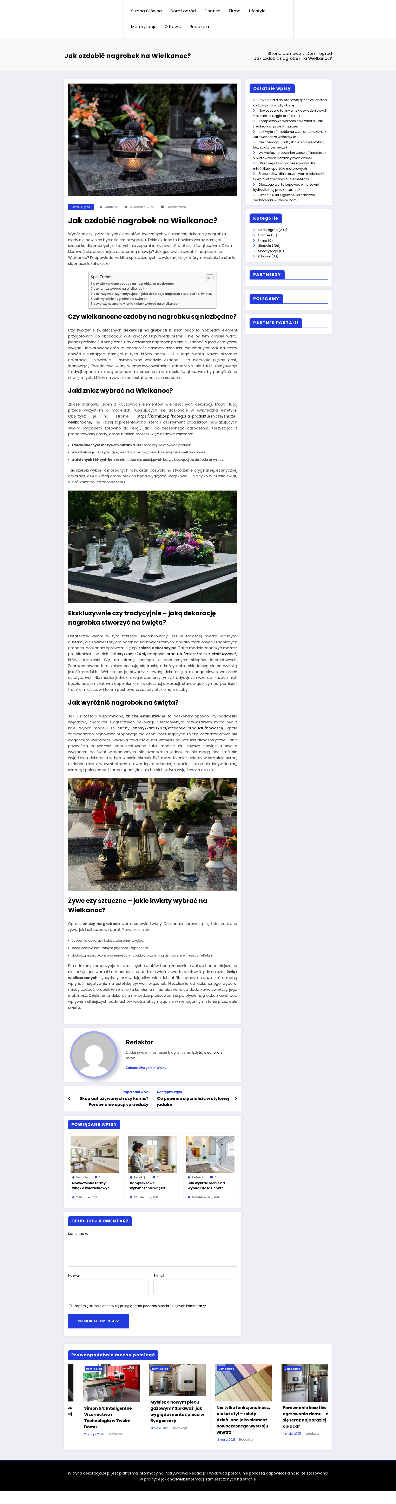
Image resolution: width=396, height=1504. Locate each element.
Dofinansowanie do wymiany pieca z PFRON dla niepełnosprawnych (164, 1420)
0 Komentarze (176, 207)
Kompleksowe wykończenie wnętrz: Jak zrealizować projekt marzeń (148, 1186)
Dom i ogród (183, 11)
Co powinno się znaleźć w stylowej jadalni (193, 1101)
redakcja (140, 1177)
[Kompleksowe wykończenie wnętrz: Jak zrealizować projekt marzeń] (152, 1154)
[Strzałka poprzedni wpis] (69, 1098)
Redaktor (111, 207)
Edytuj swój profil (207, 1052)
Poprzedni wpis (135, 1092)
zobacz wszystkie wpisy (146, 1068)
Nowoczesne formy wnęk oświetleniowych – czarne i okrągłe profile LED (92, 1186)
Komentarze (78, 1233)
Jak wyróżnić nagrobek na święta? (120, 299)
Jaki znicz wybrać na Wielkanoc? (119, 289)
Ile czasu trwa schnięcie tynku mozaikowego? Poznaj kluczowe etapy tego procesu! (230, 1422)
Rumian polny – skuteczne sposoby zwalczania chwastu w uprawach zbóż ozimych (297, 1442)
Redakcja (199, 26)
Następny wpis (169, 1092)
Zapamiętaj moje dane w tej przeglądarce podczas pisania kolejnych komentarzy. (140, 1305)
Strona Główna (146, 11)
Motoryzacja (144, 26)
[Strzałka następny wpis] (236, 1098)
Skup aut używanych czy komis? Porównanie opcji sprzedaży (114, 1101)
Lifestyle (257, 11)
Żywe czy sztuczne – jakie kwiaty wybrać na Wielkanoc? (136, 304)
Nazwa (73, 1275)
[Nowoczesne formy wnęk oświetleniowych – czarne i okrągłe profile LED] (95, 1154)
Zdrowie (173, 26)
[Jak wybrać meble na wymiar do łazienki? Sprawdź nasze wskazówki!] (210, 1154)
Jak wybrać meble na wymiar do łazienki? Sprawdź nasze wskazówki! (206, 1186)
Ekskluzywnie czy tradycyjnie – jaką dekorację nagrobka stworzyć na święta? (153, 294)
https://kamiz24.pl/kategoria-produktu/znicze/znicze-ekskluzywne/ (173, 653)
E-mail (158, 1275)
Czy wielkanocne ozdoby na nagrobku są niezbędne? (133, 284)
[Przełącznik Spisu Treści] (207, 277)
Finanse (212, 11)
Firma (235, 11)
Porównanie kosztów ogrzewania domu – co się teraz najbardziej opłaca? (97, 1417)
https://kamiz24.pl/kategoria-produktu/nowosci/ (178, 728)
